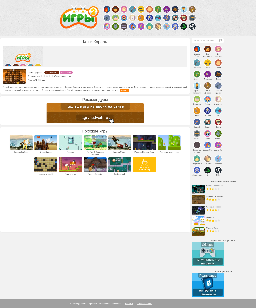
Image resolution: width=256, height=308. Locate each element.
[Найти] (220, 40)
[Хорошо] (49, 76)
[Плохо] (44, 76)
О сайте (129, 303)
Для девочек (66, 73)
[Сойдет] (47, 76)
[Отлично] (52, 76)
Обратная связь (144, 303)
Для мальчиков (52, 73)
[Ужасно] (41, 76)
